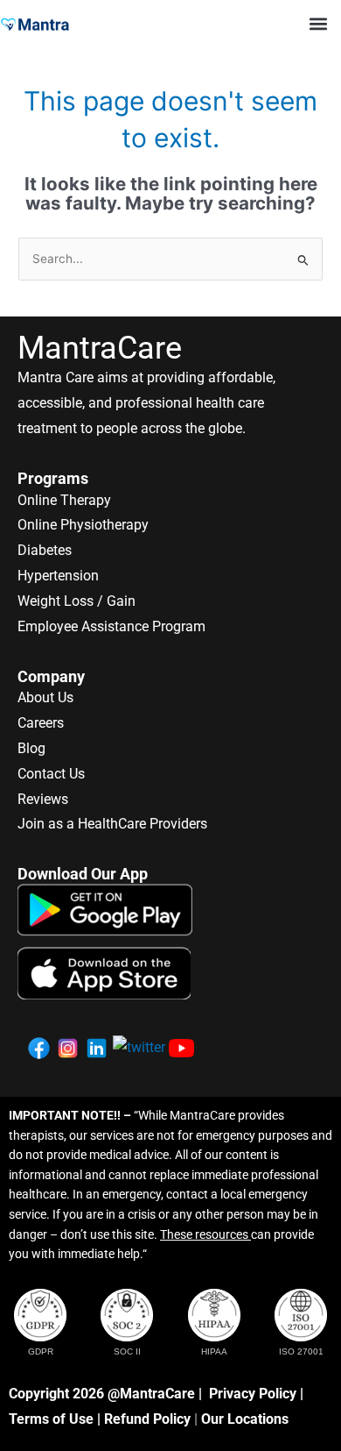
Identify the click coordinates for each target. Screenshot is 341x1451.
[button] (317, 23)
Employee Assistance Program (111, 626)
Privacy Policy (252, 1393)
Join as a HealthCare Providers (112, 823)
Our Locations (245, 1419)
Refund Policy (147, 1419)
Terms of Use (51, 1419)
